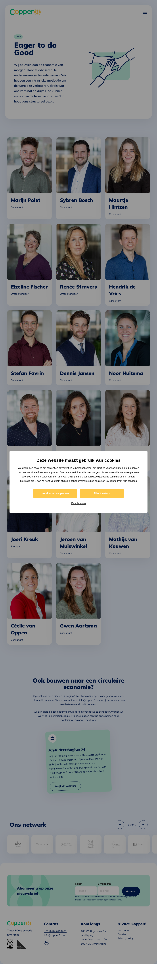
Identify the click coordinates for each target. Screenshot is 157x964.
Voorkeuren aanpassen (55, 493)
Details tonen (78, 503)
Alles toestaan (102, 493)
